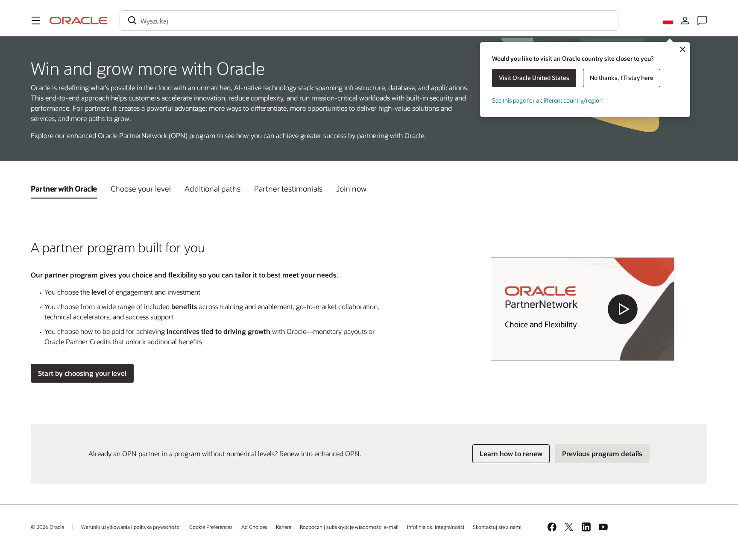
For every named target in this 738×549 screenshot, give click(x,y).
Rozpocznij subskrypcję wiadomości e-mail (349, 526)
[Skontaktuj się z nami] (702, 20)
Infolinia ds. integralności (435, 526)
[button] (36, 20)
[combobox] (369, 20)
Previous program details (602, 453)
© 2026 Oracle (47, 526)
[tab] (63, 188)
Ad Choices (254, 526)
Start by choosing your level (82, 373)
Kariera (283, 526)
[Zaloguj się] (685, 20)
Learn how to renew (511, 453)
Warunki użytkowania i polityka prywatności (131, 526)
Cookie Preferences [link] (211, 526)
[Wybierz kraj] (668, 20)
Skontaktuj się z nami (497, 526)
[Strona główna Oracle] (78, 20)
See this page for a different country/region (547, 100)
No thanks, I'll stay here (621, 78)
